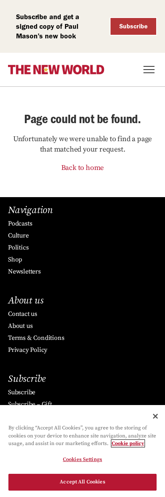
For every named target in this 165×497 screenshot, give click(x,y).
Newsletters (24, 271)
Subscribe (133, 26)
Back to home (82, 167)
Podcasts (20, 224)
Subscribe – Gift (30, 404)
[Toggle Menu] (149, 70)
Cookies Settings (82, 459)
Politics (18, 247)
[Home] (56, 69)
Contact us (22, 314)
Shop (15, 259)
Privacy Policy (27, 350)
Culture (18, 236)
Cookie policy (128, 443)
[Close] (155, 416)
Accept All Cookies (82, 482)
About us (20, 326)
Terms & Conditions (36, 338)
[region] (82, 451)
